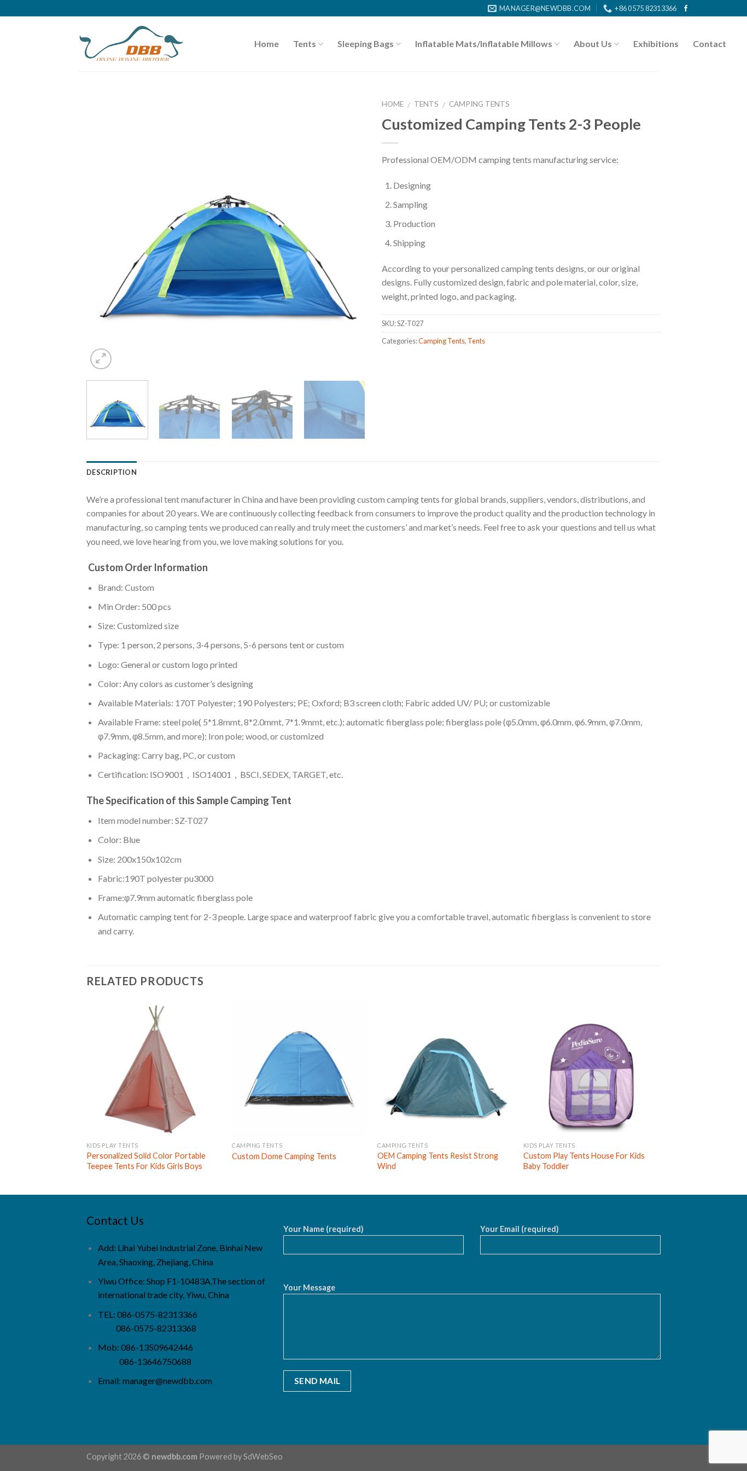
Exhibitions (656, 43)
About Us (593, 43)
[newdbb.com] (131, 44)
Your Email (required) (519, 1229)
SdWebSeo (263, 1456)
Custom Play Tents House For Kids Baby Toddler (584, 1161)
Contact (709, 43)
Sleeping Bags (365, 43)
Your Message (309, 1287)
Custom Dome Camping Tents (284, 1156)
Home (266, 43)
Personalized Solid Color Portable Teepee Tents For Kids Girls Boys (146, 1161)
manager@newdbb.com (167, 1380)
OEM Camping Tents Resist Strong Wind (437, 1161)
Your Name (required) (323, 1229)
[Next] (346, 232)
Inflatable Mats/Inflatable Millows (483, 43)
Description (111, 472)
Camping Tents (479, 104)
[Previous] (105, 232)
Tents (304, 43)
